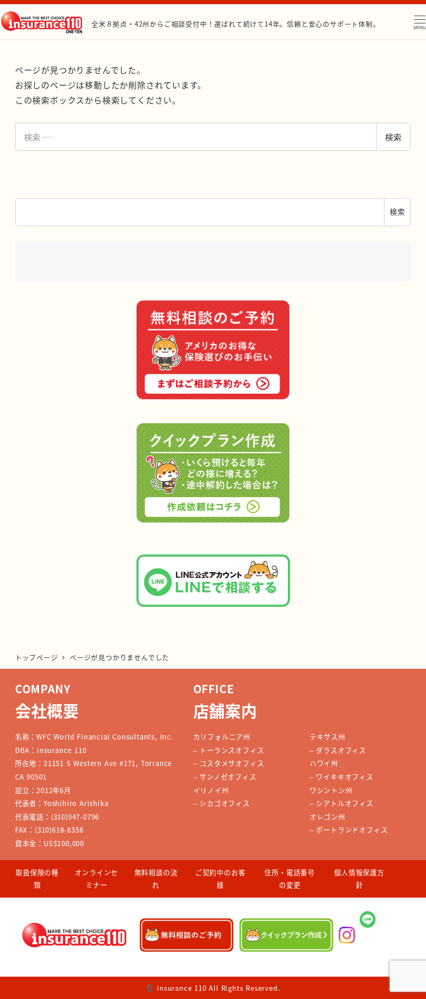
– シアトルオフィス (342, 803)
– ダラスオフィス (338, 750)
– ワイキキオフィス (342, 777)
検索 (393, 137)
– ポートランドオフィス (349, 830)
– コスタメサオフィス (228, 763)
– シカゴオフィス (221, 803)
